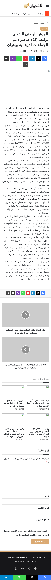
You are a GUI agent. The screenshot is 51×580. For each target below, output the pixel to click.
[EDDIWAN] (33, 5)
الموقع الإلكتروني (42, 519)
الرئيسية (43, 23)
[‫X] (38, 58)
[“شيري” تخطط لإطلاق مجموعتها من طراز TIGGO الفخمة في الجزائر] (13, 391)
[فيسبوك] (44, 58)
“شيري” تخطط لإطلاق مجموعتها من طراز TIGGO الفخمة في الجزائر (13, 403)
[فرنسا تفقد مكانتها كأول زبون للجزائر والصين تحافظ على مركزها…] (38, 391)
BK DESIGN (31, 562)
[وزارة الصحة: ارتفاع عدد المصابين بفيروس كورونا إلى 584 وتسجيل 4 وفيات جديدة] (38, 419)
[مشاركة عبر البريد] (6, 58)
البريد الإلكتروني (42, 508)
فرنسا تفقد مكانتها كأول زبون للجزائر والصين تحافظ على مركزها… (38, 403)
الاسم (46, 496)
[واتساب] (19, 58)
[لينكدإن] (32, 58)
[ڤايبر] (13, 58)
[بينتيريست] (25, 58)
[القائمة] (47, 7)
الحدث (36, 23)
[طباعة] (25, 64)
